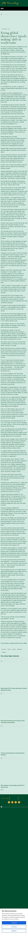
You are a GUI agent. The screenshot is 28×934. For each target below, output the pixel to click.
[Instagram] (16, 802)
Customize (14, 926)
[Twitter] (12, 802)
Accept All (14, 922)
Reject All (14, 930)
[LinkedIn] (9, 802)
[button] (3, 649)
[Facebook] (19, 802)
